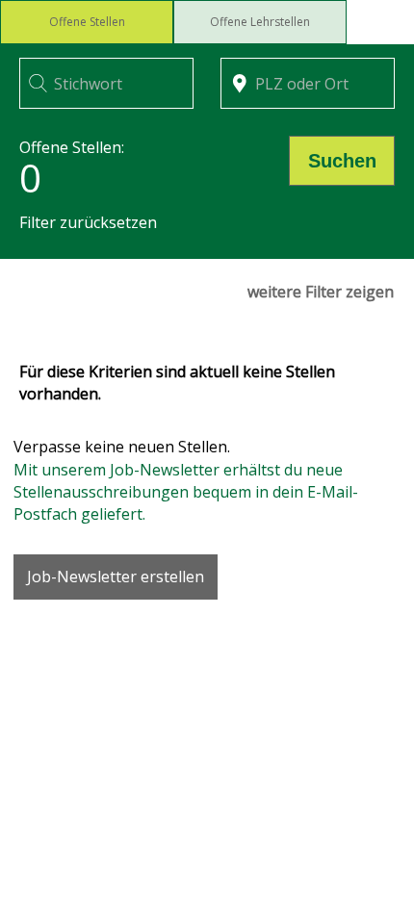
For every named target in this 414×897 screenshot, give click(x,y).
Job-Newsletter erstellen (115, 576)
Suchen (342, 160)
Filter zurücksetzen (88, 222)
